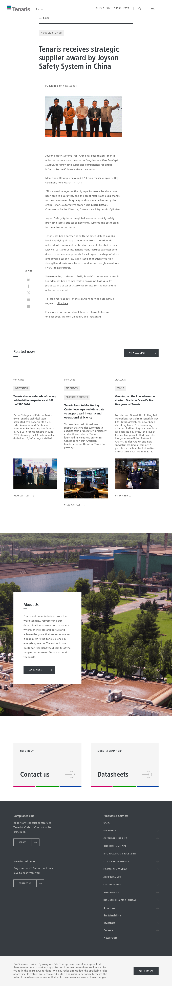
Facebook (55, 317)
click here (62, 303)
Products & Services (51, 33)
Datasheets (121, 8)
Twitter (66, 317)
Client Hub (103, 8)
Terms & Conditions (40, 971)
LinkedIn (77, 317)
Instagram (95, 317)
